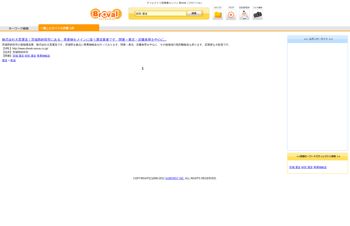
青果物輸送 (43, 55)
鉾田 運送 (30, 55)
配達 (13, 60)
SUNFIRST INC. (175, 178)
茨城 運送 (18, 55)
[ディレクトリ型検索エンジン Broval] (106, 19)
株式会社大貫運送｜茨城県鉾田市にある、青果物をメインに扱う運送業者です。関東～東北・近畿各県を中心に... (84, 39)
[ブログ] (231, 19)
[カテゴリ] (218, 19)
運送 (4, 60)
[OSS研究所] (244, 19)
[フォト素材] (257, 19)
